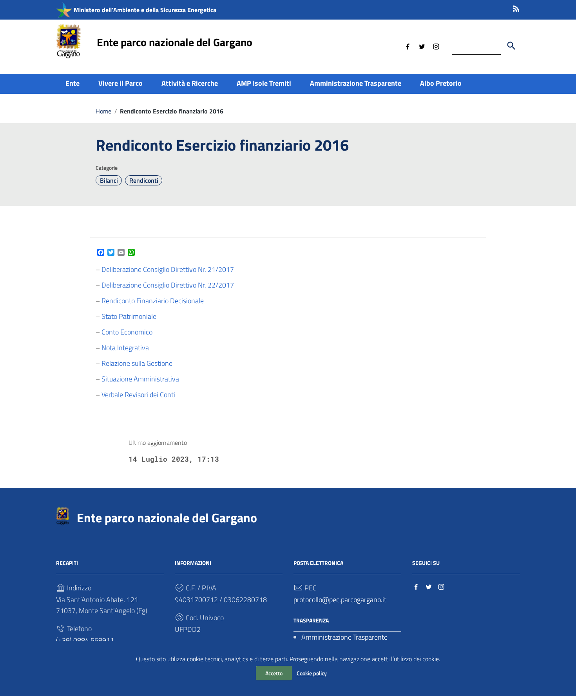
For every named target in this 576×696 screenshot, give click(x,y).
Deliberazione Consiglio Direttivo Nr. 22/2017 (167, 285)
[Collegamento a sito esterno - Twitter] (422, 45)
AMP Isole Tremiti (264, 83)
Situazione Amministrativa (140, 379)
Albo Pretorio (441, 83)
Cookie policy (312, 673)
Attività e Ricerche (189, 83)
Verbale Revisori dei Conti (138, 394)
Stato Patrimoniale (128, 316)
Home (103, 111)
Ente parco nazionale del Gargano (174, 42)
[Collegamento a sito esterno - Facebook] (408, 45)
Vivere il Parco (120, 83)
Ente (72, 83)
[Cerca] (511, 45)
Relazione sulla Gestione (136, 363)
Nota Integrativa (125, 347)
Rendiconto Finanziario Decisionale (152, 300)
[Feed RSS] (516, 7)
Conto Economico (126, 332)
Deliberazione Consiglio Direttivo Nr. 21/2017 (167, 269)
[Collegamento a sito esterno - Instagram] (436, 45)
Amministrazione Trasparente (355, 83)
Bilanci (109, 180)
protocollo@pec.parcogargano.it (339, 599)
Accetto (274, 673)
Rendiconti (143, 180)
